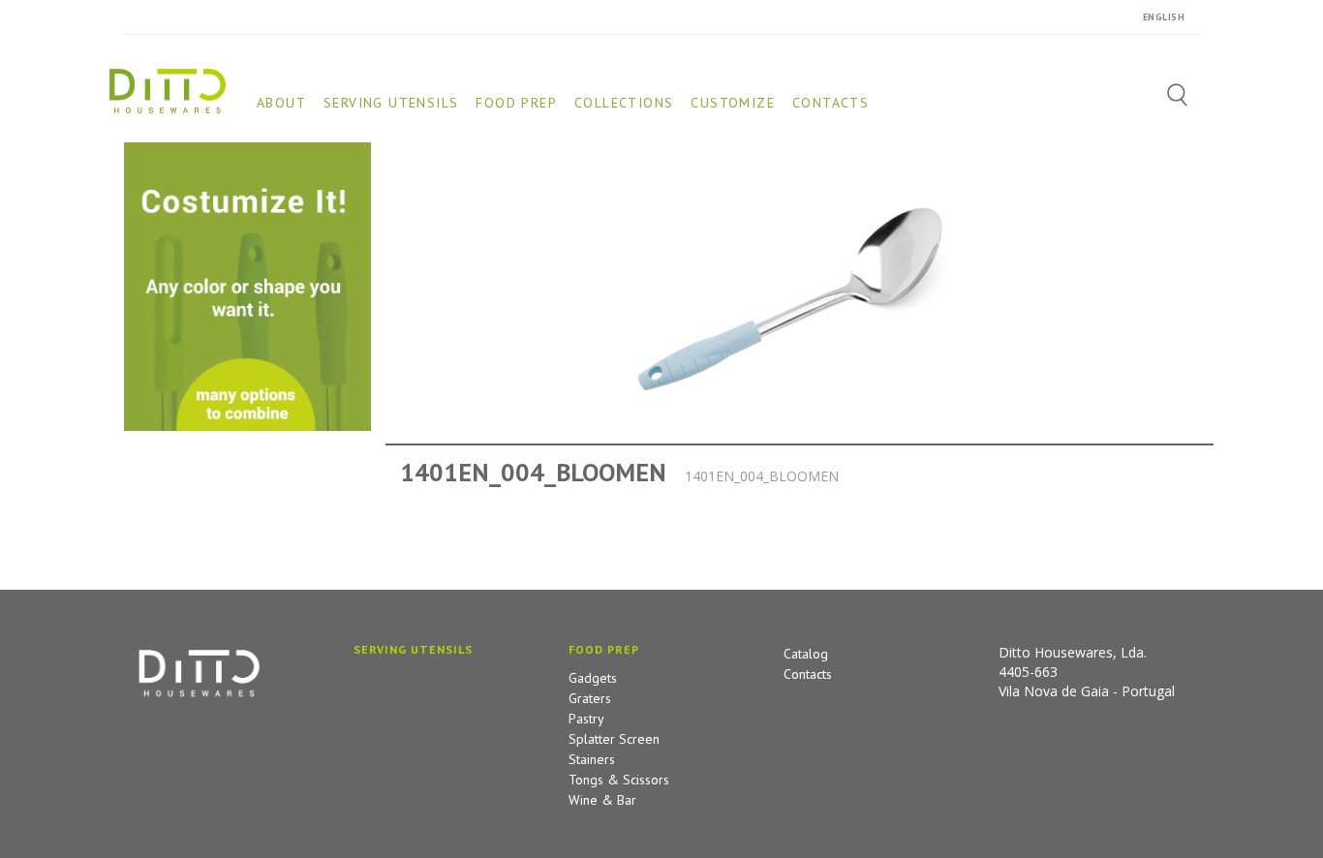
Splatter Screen (614, 739)
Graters (590, 698)
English (1164, 17)
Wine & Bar (602, 800)
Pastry (586, 718)
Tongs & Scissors (619, 779)
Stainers (592, 759)
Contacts (808, 674)
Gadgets (593, 678)
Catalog (806, 653)
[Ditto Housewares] (167, 89)
